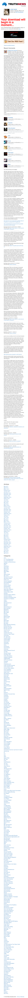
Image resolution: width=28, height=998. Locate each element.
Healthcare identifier (8, 737)
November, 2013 (7, 543)
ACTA (5, 564)
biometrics (6, 615)
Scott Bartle (6, 914)
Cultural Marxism (7, 670)
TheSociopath (10, 152)
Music (5, 828)
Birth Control (6, 617)
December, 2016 (7, 493)
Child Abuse (6, 643)
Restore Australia (7, 898)
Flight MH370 (7, 707)
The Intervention (7, 945)
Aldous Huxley (7, 574)
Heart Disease (7, 739)
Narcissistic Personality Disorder (11, 835)
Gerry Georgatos (7, 725)
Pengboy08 (10, 122)
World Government (8, 986)
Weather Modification (8, 981)
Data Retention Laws (8, 673)
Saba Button (6, 906)
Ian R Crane (6, 745)
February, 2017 (7, 490)
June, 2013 (6, 550)
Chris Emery (6, 646)
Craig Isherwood (7, 664)
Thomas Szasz (7, 951)
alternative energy (8, 578)
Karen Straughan (7, 781)
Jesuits (5, 767)
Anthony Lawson (7, 585)
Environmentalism (7, 688)
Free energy (6, 713)
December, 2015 (7, 509)
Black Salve (6, 620)
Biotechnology (7, 616)
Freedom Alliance (7, 714)
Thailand (6, 943)
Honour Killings (7, 743)
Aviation (5, 601)
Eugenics (6, 692)
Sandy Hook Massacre (9, 910)
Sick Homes (6, 918)
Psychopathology (7, 887)
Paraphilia (6, 860)
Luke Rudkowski (7, 807)
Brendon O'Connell (8, 627)
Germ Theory (7, 724)
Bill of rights (6, 612)
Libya (5, 804)
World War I (6, 987)
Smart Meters (7, 924)
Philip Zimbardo (7, 875)
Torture (5, 956)
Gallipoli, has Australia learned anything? (15, 138)
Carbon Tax (6, 631)
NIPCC (5, 842)
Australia (6, 593)
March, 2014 (6, 538)
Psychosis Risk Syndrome (9, 888)
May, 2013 (6, 551)
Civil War (6, 651)
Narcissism (6, 834)
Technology (6, 941)
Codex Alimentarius (8, 656)
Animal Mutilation (7, 582)
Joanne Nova (7, 770)
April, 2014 (6, 536)
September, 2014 (7, 530)
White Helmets (7, 982)
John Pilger (6, 773)
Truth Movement (7, 962)
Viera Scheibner (7, 975)
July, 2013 (6, 549)
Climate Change (7, 653)
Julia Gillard (6, 777)
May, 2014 (6, 535)
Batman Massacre (8, 607)
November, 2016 (7, 494)
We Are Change (7, 978)
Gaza (5, 721)
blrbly (9, 135)
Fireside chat (6, 704)
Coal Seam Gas (7, 654)
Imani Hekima (7, 747)
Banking (5, 605)
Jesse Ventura (7, 766)
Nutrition (5, 850)
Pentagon (6, 868)
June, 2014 (6, 534)
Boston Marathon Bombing (9, 624)
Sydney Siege (7, 936)
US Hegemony (7, 971)
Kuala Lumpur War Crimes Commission (12, 790)
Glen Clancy (6, 730)
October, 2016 (7, 496)
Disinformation (7, 679)
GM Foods (6, 732)
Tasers (5, 938)
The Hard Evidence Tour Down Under (12, 944)
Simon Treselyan (7, 919)
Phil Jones (6, 873)
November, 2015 (7, 510)
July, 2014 (6, 532)
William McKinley (7, 985)
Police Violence (7, 880)
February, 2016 (7, 506)
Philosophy (6, 876)
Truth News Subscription (9, 963)
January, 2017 (7, 491)
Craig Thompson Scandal (9, 665)
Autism (5, 600)
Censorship (6, 635)
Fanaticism (6, 698)
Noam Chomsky (7, 845)
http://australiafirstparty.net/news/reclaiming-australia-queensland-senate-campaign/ (13, 224)
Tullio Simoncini (7, 964)
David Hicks (6, 675)
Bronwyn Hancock (8, 628)
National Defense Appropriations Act (11, 836)
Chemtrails (6, 642)
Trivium (5, 960)
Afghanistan (6, 568)
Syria (5, 937)
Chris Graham (7, 647)
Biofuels (5, 613)
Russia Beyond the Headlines (10, 904)
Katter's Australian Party (9, 782)
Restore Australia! (12, 264)
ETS (5, 691)
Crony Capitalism (7, 669)
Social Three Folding (8, 926)
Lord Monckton (7, 805)
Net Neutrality (7, 839)
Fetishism (6, 700)
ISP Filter (6, 759)
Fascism (5, 699)
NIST (5, 843)
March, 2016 (6, 505)
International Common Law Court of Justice (13, 749)
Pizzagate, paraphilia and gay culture (15, 125)
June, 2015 (6, 517)
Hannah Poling (7, 734)
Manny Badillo (7, 809)
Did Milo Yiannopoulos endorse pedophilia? (16, 166)
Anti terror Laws (7, 587)
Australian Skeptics (8, 596)
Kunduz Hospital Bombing (9, 792)
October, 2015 (7, 512)
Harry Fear (6, 736)
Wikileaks (6, 983)
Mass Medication (7, 812)
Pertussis (6, 870)
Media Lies (6, 815)
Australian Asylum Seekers (9, 594)
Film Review (6, 702)
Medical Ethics (7, 816)
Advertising (6, 566)
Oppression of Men (8, 856)
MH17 (5, 823)
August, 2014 (7, 531)
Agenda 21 (6, 570)
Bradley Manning (7, 626)
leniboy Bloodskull (11, 128)
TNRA (5, 953)
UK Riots (6, 966)
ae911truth (6, 567)
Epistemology (7, 690)
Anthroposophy (7, 586)
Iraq (5, 755)
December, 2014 (7, 525)
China (5, 645)
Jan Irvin (5, 763)
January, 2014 (7, 540)
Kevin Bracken (7, 785)
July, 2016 (6, 500)
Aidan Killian (6, 571)
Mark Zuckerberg (7, 811)
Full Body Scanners (8, 715)
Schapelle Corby (7, 913)
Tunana (9, 141)
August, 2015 (7, 515)
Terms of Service (20, 996)
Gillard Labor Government (9, 728)
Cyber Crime (6, 672)
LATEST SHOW (13, 9)
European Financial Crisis (9, 694)
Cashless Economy (8, 632)
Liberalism (6, 801)
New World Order (7, 841)
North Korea (6, 846)
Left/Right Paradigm (8, 797)
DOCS (5, 680)
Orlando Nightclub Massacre (10, 857)
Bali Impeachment (8, 602)
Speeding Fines (7, 928)
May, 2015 (6, 519)
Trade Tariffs (6, 958)
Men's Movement (7, 820)
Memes (5, 819)
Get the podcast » (20, 12)
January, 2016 (7, 508)
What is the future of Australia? (15, 441)
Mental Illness (7, 821)
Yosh (9, 146)
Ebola (5, 683)
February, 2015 (7, 523)
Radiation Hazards (8, 894)
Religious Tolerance (8, 895)
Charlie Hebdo (7, 639)
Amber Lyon (6, 579)
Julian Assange (7, 778)
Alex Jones (6, 575)
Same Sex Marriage (8, 909)
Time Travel (6, 952)
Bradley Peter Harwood (12, 50)
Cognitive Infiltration (8, 657)
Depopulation (7, 677)
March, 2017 (6, 489)
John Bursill (6, 771)
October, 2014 (7, 528)
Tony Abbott (6, 955)
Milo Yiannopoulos (8, 824)
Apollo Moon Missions (8, 589)
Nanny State (6, 830)
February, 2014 (7, 539)
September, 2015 (7, 513)
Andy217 (9, 159)
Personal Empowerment (9, 869)
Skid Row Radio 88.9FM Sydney (11, 921)
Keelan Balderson (7, 783)
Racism (5, 892)
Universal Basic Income (9, 968)
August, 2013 (7, 547)
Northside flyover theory (9, 847)
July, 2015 (6, 516)
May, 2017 (6, 486)
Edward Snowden (7, 685)
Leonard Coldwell (7, 800)
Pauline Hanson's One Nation (10, 864)
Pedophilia (6, 866)
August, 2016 (7, 498)
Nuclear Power (7, 849)
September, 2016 (7, 497)
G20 (5, 717)
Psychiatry (6, 885)
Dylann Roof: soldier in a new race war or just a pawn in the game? (14, 228)
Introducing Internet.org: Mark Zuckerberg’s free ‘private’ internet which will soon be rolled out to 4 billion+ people (14, 132)
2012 (5, 558)
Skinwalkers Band (7, 922)
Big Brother (6, 609)
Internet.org (6, 751)
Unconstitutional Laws (8, 967)
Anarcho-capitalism (8, 581)
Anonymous (6, 583)
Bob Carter (6, 622)
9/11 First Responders (8, 559)
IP (4, 752)
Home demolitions (8, 741)
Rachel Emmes (7, 891)
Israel (5, 760)
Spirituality (6, 929)
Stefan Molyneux (7, 932)
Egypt (5, 687)
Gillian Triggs (6, 729)
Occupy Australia (7, 851)
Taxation (5, 940)
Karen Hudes (6, 779)
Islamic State (6, 758)
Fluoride (5, 709)
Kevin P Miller (7, 786)
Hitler (5, 740)
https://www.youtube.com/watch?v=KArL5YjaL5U (13, 354)
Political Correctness (8, 881)
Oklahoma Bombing (8, 853)
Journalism (6, 775)
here (20, 29)
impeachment (7, 748)
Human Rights (7, 744)
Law (5, 794)
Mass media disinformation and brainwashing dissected (15, 155)
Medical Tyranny (7, 817)
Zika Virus (6, 993)
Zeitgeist (5, 992)
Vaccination (6, 973)
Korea (5, 789)
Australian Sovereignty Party (10, 597)
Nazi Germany (7, 838)
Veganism (6, 974)
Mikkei (9, 164)
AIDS (5, 573)
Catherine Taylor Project (9, 634)
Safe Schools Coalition (8, 907)
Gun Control (6, 733)
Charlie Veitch (7, 641)
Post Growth (6, 884)
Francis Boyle (7, 711)
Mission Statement (8, 827)
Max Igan (6, 813)
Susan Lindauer (7, 933)
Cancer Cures (7, 630)
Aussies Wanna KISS (8, 592)
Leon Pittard (6, 798)
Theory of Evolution (8, 949)
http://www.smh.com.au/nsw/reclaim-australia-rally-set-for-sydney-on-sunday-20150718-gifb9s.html (14, 221)
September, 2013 (7, 546)
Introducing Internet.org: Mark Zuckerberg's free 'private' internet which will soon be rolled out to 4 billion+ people (13, 478)
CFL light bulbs (7, 636)
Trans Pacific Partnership (9, 959)
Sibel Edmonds (7, 917)
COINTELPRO (7, 658)
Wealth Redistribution (8, 979)
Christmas (6, 649)
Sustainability (6, 934)
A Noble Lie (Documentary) (9, 562)
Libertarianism (7, 802)
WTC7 (5, 990)
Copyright (6, 661)
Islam (5, 756)
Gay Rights (6, 719)
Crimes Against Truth (8, 666)
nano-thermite (7, 831)
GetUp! (5, 726)
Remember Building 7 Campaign (11, 896)
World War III (6, 989)
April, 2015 (6, 520)
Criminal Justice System (9, 668)
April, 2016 (6, 504)
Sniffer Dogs (6, 925)
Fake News (6, 696)
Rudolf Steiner (7, 900)
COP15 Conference (8, 660)
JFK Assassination (8, 768)
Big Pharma (6, 611)
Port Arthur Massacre (8, 883)
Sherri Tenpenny (7, 915)
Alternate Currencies (8, 577)
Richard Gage (7, 899)
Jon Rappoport (7, 774)
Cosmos (5, 662)
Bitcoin (5, 619)
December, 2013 (7, 542)
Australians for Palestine (9, 598)
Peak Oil (5, 865)
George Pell (6, 722)
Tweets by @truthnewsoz (9, 45)
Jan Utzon (6, 764)
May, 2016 (6, 502)
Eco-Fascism (6, 684)
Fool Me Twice (7, 710)
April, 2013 (6, 553)
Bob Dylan (6, 623)
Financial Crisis (7, 703)
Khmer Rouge (7, 787)
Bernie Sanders (7, 608)
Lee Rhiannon (7, 796)
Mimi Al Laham (7, 826)
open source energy (8, 854)
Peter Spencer (7, 872)
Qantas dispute (7, 890)
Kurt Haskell (6, 793)
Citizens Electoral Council (9, 650)
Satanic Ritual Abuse (8, 911)
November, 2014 (7, 527)
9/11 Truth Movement (8, 560)
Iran (5, 753)
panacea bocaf (7, 858)
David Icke (6, 676)
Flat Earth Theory (7, 706)
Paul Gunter (6, 862)
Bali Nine (6, 604)
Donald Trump (7, 681)
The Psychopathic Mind (9, 947)
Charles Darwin (7, 638)
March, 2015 (6, 521)
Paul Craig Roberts (8, 861)
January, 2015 (7, 524)
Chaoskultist (10, 117)
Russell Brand (7, 902)
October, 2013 (7, 544)
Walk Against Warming (8, 977)
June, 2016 (6, 501)
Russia (5, 903)
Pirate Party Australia (8, 879)
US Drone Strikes (7, 970)
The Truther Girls (7, 948)
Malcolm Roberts (7, 808)
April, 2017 (6, 487)
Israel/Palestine (7, 762)
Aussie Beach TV (7, 590)
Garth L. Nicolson (7, 718)
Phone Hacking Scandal (9, 877)
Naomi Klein (6, 832)
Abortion (5, 563)
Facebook (6, 695)
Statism (5, 930)
